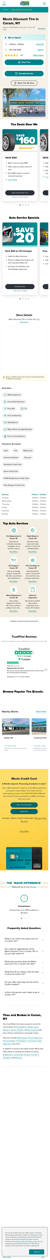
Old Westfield (21, 1027)
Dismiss (37, 1252)
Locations (5, 9)
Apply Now (24, 811)
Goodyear (7, 1058)
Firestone (35, 1055)
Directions (41, 29)
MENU (4, 5)
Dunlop (27, 1055)
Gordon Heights (17, 1030)
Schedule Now (20, 287)
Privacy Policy (21, 1241)
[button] (22, 205)
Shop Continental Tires (20, 193)
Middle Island (33, 1027)
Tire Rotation (21, 1041)
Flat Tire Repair (9, 1041)
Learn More (12, 180)
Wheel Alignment (35, 1038)
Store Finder (41, 711)
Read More (14, 552)
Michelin (18, 1058)
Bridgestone (8, 1055)
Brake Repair (22, 1038)
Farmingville (33, 1030)
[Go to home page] (24, 3)
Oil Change (32, 1041)
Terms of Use (32, 1241)
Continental (18, 1055)
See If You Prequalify (24, 805)
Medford (6, 1030)
